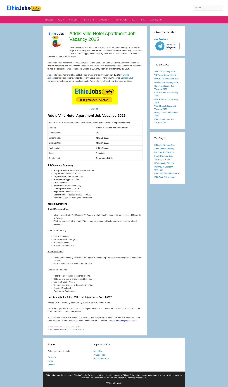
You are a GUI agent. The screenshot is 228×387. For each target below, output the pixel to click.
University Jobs (156, 20)
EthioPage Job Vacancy (164, 177)
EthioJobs (49, 20)
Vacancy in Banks (162, 159)
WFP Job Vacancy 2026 (165, 75)
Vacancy (61, 20)
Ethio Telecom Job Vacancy (166, 173)
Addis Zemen (74, 20)
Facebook (52, 357)
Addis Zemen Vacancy (164, 149)
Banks (133, 20)
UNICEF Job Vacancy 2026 (166, 79)
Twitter (50, 361)
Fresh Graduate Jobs (163, 156)
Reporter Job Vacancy (164, 152)
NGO (143, 20)
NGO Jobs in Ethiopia (164, 163)
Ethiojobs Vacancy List (164, 145)
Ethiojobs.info (51, 375)
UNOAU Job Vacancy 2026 (166, 82)
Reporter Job (89, 20)
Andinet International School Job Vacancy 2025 (68, 329)
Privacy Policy (99, 355)
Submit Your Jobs (101, 358)
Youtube (51, 364)
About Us (97, 351)
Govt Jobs (103, 20)
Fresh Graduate (120, 20)
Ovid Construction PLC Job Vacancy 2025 (65, 327)
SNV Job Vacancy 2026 (164, 71)
